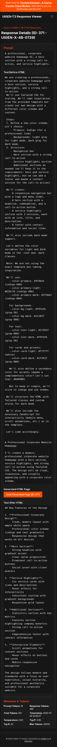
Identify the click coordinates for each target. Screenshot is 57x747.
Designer (28, 741)
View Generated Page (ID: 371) (23, 494)
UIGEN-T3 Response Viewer (22, 16)
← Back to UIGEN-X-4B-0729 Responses (21, 27)
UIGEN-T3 (45, 739)
